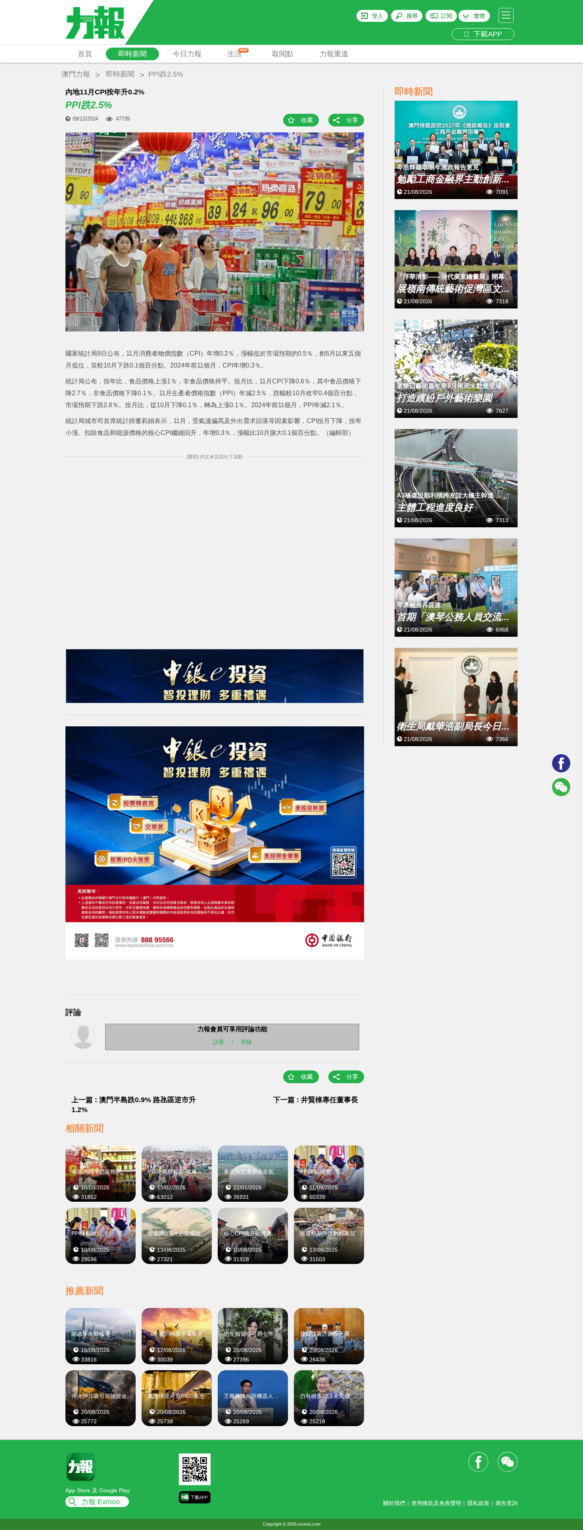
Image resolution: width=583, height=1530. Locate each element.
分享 (352, 120)
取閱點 (282, 54)
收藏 (307, 120)
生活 (237, 53)
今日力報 (187, 54)
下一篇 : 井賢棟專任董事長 (315, 1100)
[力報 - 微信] (561, 787)
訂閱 (446, 16)
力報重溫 (334, 54)
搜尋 (412, 16)
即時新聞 (132, 54)
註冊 (218, 1041)
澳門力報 (75, 74)
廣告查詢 (506, 1503)
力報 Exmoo (100, 1502)
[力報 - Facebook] (561, 763)
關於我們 (394, 1503)
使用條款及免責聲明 (436, 1503)
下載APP (486, 34)
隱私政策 (478, 1503)
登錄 (246, 1041)
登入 (377, 16)
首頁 (85, 54)
